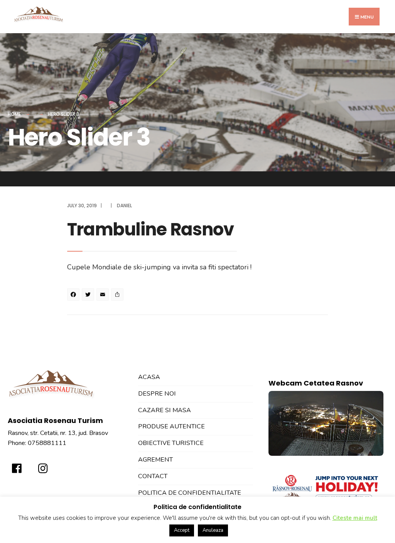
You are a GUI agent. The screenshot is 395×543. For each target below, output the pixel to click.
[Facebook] (74, 295)
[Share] (118, 295)
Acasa (149, 377)
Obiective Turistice (171, 443)
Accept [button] (181, 530)
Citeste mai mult (355, 518)
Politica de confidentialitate (189, 493)
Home (14, 114)
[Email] (103, 295)
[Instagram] (41, 465)
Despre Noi (157, 393)
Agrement (155, 459)
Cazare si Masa (164, 410)
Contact (152, 476)
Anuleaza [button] (213, 530)
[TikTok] (67, 465)
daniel (124, 205)
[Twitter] (89, 295)
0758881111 (47, 443)
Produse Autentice (171, 426)
